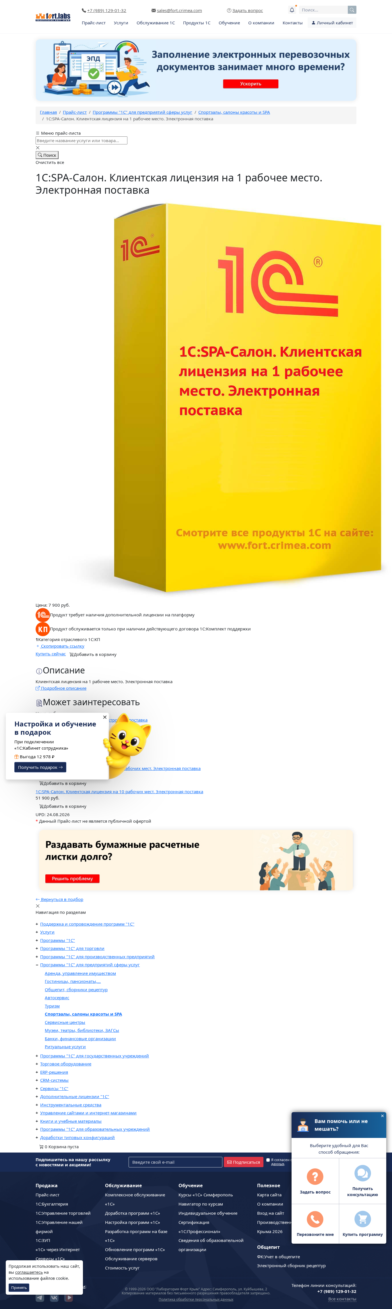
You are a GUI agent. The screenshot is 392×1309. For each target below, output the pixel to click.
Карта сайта (269, 1195)
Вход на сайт (270, 1213)
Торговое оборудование (65, 1064)
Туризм (52, 1006)
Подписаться (246, 1162)
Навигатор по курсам (200, 1204)
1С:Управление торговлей (63, 1213)
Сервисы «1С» (50, 1258)
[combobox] (327, 10)
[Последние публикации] (292, 10)
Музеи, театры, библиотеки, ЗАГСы (82, 1030)
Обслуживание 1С (156, 23)
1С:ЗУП (43, 1240)
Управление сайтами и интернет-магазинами (88, 1113)
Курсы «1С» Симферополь (205, 1195)
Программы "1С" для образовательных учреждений (95, 1129)
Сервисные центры (65, 1022)
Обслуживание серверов (131, 1258)
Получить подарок (38, 767)
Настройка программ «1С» (132, 1222)
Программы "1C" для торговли (72, 948)
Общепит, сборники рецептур (76, 989)
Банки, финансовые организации (80, 1038)
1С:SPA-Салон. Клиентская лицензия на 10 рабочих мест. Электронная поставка (119, 791)
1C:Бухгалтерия (52, 1204)
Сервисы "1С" (54, 1088)
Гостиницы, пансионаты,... (73, 981)
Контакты (293, 23)
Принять (19, 1287)
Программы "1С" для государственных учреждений (94, 1056)
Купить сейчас (51, 654)
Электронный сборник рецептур (291, 1265)
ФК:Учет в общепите (278, 1256)
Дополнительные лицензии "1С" (74, 1096)
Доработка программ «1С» (132, 1213)
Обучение (229, 23)
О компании (261, 23)
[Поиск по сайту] (352, 10)
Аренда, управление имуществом (80, 973)
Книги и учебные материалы (71, 1121)
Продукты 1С (196, 23)
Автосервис (57, 997)
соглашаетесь (29, 1272)
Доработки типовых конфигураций (77, 1137)
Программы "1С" (57, 940)
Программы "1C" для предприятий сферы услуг (90, 964)
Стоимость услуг (122, 1268)
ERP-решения (54, 1072)
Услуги (121, 23)
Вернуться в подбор (61, 899)
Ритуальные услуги (65, 1046)
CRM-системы (54, 1080)
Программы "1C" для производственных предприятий (97, 956)
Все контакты (342, 1299)
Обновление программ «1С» (135, 1249)
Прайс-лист (94, 23)
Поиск (49, 155)
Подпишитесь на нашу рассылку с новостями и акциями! (73, 1162)
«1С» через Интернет (58, 1249)
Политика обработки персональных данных (196, 1299)
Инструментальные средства (70, 1105)
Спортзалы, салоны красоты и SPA (83, 1014)
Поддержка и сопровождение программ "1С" (87, 924)
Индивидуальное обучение (207, 1213)
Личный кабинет (334, 23)
